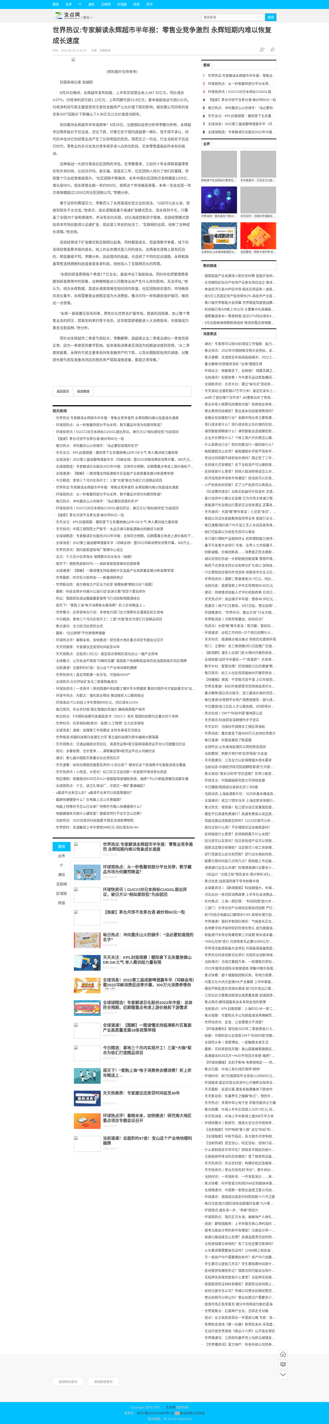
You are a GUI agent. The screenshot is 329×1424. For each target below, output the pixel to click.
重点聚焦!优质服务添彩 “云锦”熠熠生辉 (233, 364)
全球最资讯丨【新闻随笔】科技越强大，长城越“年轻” (244, 888)
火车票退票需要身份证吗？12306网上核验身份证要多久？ (248, 1250)
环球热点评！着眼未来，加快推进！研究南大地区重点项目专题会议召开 (109, 640)
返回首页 (63, 391)
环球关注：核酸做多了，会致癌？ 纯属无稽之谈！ (242, 371)
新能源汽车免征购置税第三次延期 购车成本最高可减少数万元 (250, 935)
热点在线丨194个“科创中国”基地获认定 (234, 713)
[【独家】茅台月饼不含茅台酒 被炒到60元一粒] (87, 917)
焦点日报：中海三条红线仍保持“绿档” (233, 1069)
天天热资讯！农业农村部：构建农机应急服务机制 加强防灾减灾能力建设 (259, 1163)
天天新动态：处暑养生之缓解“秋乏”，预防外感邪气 (243, 1096)
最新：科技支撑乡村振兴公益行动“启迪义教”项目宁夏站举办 (100, 591)
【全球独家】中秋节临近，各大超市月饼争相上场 (241, 1136)
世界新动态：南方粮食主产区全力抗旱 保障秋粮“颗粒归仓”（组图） (105, 584)
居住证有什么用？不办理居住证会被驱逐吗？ (238, 827)
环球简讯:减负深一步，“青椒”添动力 (231, 1210)
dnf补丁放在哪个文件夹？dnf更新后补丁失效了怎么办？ (246, 397)
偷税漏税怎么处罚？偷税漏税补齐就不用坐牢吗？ (241, 451)
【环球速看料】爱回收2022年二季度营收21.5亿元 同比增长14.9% (253, 1029)
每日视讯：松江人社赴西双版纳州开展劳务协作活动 (243, 673)
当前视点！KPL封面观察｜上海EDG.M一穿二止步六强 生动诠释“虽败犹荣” (260, 1009)
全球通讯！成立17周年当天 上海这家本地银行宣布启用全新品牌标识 (255, 800)
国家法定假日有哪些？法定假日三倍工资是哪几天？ (243, 847)
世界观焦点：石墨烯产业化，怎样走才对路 (236, 1311)
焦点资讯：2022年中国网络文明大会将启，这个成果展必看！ (250, 350)
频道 (136, 4)
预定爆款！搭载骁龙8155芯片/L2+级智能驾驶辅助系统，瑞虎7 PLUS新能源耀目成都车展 (122, 779)
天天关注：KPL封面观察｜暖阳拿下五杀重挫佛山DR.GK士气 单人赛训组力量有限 (117, 452)
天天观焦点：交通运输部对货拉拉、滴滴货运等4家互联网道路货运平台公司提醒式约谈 (120, 744)
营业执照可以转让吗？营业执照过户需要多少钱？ (241, 1297)
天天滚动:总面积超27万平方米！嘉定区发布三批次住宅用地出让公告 (255, 391)
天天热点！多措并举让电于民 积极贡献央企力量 (240, 1103)
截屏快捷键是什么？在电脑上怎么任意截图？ (89, 799)
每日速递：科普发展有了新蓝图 (228, 740)
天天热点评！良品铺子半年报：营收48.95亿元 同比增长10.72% (251, 599)
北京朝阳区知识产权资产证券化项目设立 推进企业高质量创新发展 (254, 282)
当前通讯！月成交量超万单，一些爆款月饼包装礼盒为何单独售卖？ (255, 962)
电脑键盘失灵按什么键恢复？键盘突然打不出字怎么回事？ (99, 813)
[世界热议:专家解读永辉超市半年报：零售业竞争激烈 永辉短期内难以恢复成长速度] (87, 850)
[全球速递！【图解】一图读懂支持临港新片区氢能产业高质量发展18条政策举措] (87, 1031)
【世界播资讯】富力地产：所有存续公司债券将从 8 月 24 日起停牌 (254, 1344)
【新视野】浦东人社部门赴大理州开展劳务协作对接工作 (246, 653)
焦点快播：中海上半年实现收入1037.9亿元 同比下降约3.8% (249, 1109)
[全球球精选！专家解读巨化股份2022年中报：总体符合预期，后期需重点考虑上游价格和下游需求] (87, 1008)
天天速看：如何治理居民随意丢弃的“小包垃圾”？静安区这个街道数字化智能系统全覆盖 (121, 765)
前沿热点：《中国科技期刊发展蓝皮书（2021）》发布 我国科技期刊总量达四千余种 (117, 716)
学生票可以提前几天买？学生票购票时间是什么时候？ (245, 1264)
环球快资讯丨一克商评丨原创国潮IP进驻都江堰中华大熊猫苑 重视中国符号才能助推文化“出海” (126, 688)
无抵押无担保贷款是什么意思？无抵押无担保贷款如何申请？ (250, 1277)
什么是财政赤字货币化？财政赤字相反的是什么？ (241, 1150)
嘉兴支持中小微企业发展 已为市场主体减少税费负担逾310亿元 (251, 498)
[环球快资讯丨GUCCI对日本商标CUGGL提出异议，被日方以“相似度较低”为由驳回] (87, 895)
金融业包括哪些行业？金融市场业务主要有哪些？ (241, 418)
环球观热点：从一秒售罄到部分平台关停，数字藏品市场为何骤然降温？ (109, 425)
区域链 (122, 4)
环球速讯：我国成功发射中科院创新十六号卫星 (240, 1197)
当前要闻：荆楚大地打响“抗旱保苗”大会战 (236, 753)
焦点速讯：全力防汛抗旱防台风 (79, 626)
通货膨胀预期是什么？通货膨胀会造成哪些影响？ (241, 431)
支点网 (170, 1407)
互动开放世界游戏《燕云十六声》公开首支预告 (240, 1331)
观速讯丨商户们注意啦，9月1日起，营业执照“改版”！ (244, 606)
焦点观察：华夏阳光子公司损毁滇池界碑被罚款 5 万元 (245, 1015)
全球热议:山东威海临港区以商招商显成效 (235, 747)
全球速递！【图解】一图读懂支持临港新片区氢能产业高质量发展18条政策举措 (115, 473)
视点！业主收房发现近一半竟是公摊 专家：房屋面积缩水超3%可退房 (256, 1317)
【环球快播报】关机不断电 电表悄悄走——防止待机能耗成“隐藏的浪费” (258, 1062)
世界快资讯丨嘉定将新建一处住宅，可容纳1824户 (93, 675)
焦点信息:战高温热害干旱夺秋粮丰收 (232, 881)
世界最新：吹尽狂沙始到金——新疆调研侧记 (89, 577)
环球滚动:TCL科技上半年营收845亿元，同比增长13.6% (97, 702)
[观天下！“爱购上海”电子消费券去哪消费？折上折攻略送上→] (87, 1076)
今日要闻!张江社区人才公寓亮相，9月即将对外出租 (243, 706)
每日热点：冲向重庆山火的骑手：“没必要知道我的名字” (97, 446)
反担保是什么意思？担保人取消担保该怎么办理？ (241, 471)
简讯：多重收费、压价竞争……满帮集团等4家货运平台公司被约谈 (105, 751)
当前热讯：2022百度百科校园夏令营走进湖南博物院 (95, 820)
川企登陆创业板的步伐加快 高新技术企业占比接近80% (245, 572)
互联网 (106, 4)
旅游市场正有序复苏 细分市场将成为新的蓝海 (239, 1304)
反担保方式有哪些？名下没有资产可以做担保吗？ (241, 465)
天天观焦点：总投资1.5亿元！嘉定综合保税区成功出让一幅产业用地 (107, 654)
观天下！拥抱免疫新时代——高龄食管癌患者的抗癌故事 (98, 563)
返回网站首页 (68, 1381)
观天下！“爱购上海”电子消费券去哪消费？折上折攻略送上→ (100, 605)
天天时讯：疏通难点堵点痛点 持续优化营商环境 (240, 639)
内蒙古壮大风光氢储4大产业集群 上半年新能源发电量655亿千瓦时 (254, 982)
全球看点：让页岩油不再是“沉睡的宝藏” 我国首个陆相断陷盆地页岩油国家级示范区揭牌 (121, 661)
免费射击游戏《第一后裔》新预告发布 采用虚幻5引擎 (244, 1324)
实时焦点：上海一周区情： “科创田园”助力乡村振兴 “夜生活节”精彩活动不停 (261, 901)
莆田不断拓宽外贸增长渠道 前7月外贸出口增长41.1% (244, 988)
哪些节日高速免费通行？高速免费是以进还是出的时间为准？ (250, 814)
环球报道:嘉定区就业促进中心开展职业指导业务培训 (244, 1082)
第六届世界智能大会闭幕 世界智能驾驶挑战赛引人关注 (245, 302)
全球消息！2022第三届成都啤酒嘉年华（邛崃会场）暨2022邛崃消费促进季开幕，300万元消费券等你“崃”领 (136, 459)
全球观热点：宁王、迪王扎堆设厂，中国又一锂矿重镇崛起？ (101, 786)
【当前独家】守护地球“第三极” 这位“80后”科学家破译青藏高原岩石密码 (258, 1129)
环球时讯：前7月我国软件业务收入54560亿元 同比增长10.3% (250, 1076)
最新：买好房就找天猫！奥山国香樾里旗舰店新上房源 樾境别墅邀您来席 (259, 1049)
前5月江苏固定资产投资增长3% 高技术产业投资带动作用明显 (250, 296)
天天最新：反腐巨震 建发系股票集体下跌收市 (239, 1089)
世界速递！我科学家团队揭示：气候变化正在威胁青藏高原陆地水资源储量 (260, 921)
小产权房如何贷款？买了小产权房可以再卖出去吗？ (243, 485)
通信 (91, 4)
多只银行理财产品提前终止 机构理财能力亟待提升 (242, 538)
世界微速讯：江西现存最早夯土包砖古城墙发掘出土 (243, 1338)
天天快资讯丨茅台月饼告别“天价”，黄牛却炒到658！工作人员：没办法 (257, 1170)
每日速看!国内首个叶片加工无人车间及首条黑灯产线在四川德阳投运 (255, 525)
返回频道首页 (103, 1381)
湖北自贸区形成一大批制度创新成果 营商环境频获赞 (244, 559)
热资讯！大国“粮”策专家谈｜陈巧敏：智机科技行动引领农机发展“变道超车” (260, 626)
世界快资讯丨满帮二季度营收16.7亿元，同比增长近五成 (246, 579)
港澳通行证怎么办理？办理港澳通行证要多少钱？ (241, 867)
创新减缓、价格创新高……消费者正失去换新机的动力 (245, 552)
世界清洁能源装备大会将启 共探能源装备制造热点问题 (245, 948)
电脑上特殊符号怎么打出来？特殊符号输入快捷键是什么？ (99, 806)
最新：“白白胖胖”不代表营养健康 (80, 633)
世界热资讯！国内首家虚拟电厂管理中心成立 (89, 550)
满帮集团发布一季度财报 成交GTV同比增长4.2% (241, 316)
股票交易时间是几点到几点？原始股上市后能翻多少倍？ (246, 861)
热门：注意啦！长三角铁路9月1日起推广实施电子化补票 (247, 646)
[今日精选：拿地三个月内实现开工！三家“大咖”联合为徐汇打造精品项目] (87, 1053)
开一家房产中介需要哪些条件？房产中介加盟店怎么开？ (246, 1257)
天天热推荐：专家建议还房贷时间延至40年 (88, 647)
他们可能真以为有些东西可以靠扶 (230, 532)
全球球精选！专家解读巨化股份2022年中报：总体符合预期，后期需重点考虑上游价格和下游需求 (128, 466)
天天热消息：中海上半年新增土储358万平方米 (239, 1116)
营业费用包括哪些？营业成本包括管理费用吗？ (240, 411)
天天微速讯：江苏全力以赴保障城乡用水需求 (238, 760)
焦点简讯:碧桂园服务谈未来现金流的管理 (235, 1002)
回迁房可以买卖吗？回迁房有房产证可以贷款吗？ (241, 841)
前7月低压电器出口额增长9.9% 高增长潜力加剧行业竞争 (246, 914)
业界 (69, 4)
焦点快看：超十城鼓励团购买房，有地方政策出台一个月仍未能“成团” (256, 975)
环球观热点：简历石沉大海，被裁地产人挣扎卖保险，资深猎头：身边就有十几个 (265, 1217)
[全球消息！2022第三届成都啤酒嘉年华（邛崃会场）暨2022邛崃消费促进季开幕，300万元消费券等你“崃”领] (87, 985)
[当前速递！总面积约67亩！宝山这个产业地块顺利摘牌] (87, 1144)
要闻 (56, 4)
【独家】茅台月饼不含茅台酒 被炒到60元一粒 (90, 439)
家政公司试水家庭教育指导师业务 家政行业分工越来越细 (247, 518)
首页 (283, 1354)
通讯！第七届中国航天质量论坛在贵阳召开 (88, 758)
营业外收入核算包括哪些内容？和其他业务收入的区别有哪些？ (252, 404)
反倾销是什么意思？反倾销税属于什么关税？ (238, 834)
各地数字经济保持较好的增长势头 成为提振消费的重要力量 (249, 928)
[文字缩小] (272, 49)
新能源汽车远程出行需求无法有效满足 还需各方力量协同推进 (250, 505)
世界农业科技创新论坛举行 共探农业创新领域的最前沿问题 (249, 955)
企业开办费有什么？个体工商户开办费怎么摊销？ (241, 438)
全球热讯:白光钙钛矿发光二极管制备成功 (86, 681)
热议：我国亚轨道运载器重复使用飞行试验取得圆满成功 (98, 598)
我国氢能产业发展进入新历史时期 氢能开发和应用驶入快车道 (250, 276)
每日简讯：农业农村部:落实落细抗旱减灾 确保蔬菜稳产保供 (100, 709)
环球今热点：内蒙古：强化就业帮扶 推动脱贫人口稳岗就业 (100, 695)
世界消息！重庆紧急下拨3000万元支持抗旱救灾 (240, 733)
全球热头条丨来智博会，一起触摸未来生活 (236, 1042)
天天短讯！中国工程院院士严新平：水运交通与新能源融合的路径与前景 (109, 529)
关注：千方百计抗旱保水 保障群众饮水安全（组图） (95, 557)
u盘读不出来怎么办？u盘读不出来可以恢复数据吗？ (94, 792)
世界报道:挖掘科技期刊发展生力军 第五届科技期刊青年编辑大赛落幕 (107, 737)
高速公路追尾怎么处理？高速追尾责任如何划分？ (241, 1237)
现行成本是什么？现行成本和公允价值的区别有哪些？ (245, 424)
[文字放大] (262, 49)
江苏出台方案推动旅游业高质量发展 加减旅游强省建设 (245, 995)
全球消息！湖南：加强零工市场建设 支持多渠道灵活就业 (98, 730)
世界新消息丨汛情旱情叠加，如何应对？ (235, 619)
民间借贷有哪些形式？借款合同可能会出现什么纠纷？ (245, 1270)
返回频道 (83, 391)
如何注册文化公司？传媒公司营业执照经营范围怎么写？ (246, 1291)
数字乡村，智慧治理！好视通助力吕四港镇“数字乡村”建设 (248, 666)
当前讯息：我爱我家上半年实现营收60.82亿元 (239, 585)
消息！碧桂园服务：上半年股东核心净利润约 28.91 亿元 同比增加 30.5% (259, 1223)
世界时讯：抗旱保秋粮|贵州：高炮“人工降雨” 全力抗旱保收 (100, 723)
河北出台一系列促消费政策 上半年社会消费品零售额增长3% (249, 894)
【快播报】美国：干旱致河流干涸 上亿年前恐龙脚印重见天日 (250, 679)
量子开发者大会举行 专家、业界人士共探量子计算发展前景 (249, 545)
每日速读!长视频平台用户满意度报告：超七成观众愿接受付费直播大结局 (259, 700)
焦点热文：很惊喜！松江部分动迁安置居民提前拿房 (243, 807)
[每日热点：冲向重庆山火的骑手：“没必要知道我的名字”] (87, 940)
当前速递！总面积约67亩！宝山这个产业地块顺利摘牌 (96, 668)
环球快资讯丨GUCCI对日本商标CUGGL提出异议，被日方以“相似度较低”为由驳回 (117, 432)
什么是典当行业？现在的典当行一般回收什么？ (240, 444)
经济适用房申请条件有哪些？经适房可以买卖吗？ (241, 478)
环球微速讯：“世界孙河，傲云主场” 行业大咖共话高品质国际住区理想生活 (260, 612)
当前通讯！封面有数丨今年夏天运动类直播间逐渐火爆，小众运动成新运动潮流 (263, 377)
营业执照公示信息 (192, 1413)
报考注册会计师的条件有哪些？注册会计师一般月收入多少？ (250, 1230)
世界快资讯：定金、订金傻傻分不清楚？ (235, 1022)
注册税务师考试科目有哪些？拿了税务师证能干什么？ (245, 1156)
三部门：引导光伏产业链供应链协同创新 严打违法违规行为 (249, 908)
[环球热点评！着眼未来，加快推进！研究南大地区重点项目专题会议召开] (87, 1121)
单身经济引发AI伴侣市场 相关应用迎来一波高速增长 (243, 289)
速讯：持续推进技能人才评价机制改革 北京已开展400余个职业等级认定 (258, 592)
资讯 (149, 4)
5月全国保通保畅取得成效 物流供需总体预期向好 (241, 323)
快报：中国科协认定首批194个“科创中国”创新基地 (242, 1035)
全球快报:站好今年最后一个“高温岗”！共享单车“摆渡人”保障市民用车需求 (259, 659)
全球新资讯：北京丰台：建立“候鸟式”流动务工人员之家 (246, 384)
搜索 (271, 17)
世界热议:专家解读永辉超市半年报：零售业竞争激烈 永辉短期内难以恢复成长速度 (117, 418)
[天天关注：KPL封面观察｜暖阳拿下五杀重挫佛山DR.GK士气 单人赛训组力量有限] (87, 963)
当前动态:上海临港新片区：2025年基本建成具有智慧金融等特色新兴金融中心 (262, 794)
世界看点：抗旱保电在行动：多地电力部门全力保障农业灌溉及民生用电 (109, 612)
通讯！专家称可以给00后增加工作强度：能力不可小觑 (245, 344)
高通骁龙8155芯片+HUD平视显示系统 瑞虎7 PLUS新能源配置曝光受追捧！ (261, 1056)
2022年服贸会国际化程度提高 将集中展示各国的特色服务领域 (251, 968)
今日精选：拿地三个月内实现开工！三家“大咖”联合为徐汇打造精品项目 (109, 480)
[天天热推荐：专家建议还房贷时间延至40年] (87, 1098)
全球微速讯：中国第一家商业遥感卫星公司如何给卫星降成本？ (252, 1190)
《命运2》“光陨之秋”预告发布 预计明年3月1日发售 (242, 874)
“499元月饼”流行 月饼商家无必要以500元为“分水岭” (243, 941)
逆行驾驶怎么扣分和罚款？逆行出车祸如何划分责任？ (245, 854)
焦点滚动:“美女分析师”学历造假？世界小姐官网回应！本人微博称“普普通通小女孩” (266, 773)
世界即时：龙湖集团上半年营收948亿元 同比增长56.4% (97, 827)
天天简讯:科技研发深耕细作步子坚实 (232, 720)
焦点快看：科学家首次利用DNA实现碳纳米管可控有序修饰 (248, 1183)
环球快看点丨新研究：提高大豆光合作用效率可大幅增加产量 (250, 1123)
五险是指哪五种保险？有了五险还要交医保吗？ (240, 1244)
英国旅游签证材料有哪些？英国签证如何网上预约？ (243, 1284)
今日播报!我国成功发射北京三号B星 (231, 787)
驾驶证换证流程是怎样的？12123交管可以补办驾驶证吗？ (248, 820)
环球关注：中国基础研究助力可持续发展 (235, 780)
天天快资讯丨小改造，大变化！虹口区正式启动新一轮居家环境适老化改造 (111, 772)
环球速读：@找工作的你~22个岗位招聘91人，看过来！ (246, 632)
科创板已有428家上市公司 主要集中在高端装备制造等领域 (248, 309)
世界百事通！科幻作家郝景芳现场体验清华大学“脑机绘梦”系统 (251, 686)
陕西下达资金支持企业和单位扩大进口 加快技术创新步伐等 (249, 565)
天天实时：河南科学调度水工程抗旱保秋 (235, 726)
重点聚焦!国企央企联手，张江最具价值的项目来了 (242, 693)
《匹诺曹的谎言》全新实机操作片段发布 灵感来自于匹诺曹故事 (252, 491)
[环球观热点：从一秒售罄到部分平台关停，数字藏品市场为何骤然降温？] (87, 872)
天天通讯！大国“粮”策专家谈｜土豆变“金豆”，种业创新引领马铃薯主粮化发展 (262, 512)
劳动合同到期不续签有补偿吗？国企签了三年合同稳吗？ (246, 458)
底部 (283, 1374)
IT (80, 4)
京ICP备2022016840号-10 (155, 1413)
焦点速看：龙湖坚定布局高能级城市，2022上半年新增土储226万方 (254, 357)
